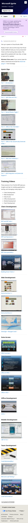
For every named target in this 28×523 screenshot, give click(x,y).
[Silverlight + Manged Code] (11, 329)
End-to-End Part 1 (6, 293)
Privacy (10, 516)
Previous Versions (14, 514)
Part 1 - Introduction (7, 83)
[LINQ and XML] (12, 370)
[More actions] (25, 36)
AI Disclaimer (4, 514)
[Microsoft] (14, 16)
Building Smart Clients (7, 272)
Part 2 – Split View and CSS (8, 97)
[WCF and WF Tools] (8, 81)
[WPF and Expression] (9, 235)
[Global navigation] (1, 16)
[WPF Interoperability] (9, 250)
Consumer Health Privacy (7, 518)
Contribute (4, 516)
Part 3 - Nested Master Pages (9, 112)
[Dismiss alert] (25, 2)
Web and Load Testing (7, 477)
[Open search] (21, 16)
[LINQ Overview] (9, 351)
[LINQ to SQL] (12, 390)
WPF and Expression (7, 237)
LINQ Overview (5, 353)
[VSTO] (9, 412)
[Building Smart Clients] (12, 270)
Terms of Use (20, 518)
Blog (21, 514)
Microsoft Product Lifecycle (11, 24)
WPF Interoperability (7, 252)
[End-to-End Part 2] (12, 311)
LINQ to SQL (4, 392)
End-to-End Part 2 (6, 313)
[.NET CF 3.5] (12, 437)
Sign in (25, 16)
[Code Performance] (9, 110)
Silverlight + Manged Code (8, 331)
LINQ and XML (5, 373)
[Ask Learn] (23, 36)
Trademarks (4, 521)
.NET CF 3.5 (4, 440)
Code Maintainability (7, 461)
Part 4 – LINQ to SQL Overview (9, 127)
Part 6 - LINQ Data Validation (9, 158)
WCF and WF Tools (6, 221)
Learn (2, 36)
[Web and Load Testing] (8, 95)
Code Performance (6, 496)
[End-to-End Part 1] (9, 291)
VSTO (2, 414)
